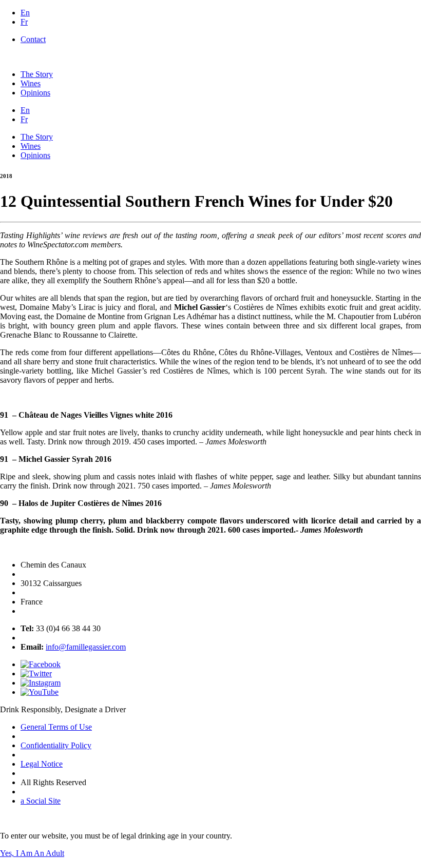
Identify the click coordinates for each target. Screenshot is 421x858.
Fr (24, 21)
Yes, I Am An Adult (32, 853)
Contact (33, 39)
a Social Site (41, 800)
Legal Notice (42, 763)
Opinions (35, 92)
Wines (31, 83)
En (25, 12)
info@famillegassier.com (86, 646)
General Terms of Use (56, 727)
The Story (37, 74)
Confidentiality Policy (56, 745)
